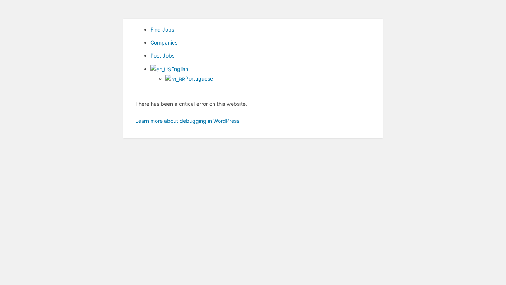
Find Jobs (162, 29)
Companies (163, 42)
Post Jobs (162, 55)
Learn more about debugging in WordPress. (188, 121)
